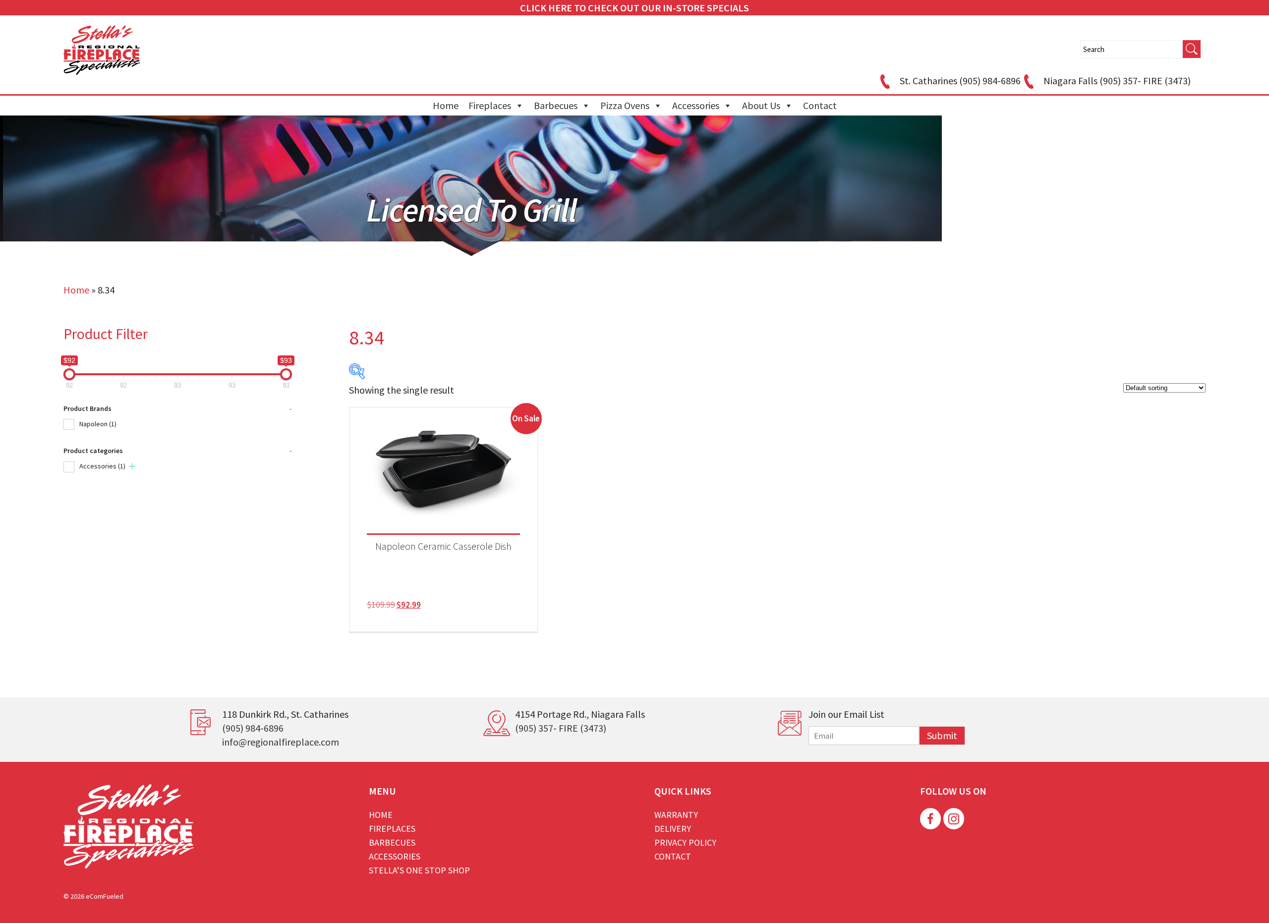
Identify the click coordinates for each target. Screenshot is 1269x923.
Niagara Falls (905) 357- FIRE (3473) (1117, 80)
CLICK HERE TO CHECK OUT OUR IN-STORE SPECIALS (634, 7)
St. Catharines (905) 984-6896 (960, 80)
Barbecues (555, 105)
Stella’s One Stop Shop (419, 870)
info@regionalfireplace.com (280, 742)
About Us (761, 105)
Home (446, 105)
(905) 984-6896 (253, 728)
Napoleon (97, 423)
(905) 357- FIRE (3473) (560, 728)
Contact (820, 105)
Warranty (676, 814)
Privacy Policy (685, 842)
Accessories (695, 105)
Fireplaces (489, 105)
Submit (942, 735)
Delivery (672, 828)
